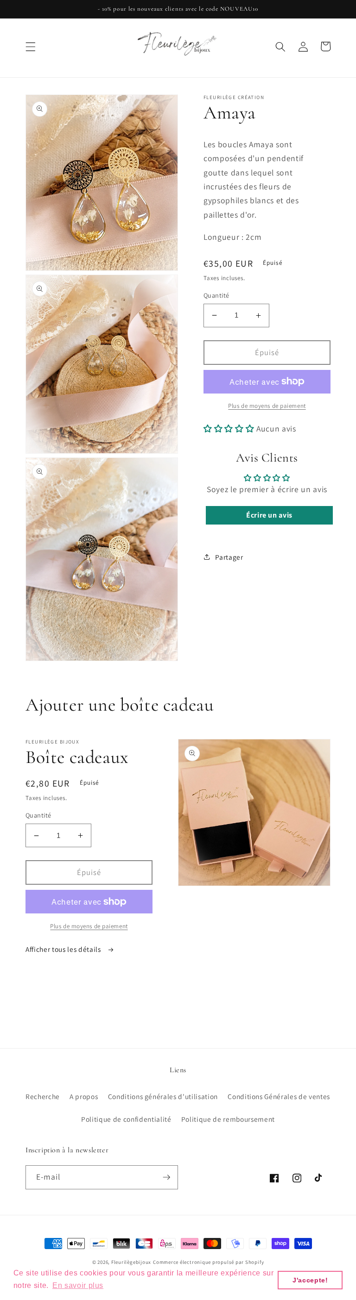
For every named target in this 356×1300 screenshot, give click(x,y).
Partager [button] (229, 557)
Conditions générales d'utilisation (163, 1096)
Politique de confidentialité (126, 1119)
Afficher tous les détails (63, 949)
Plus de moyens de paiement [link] (266, 406)
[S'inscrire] (166, 1177)
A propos (84, 1096)
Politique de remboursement (228, 1119)
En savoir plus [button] (77, 1285)
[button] (30, 46)
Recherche (42, 1096)
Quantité (216, 295)
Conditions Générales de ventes (279, 1096)
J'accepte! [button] (310, 1280)
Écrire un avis (269, 515)
